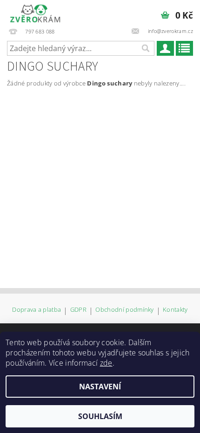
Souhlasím (100, 416)
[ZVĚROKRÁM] (35, 12)
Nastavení (100, 386)
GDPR (78, 310)
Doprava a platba (36, 310)
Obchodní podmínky (124, 310)
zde (106, 363)
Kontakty (175, 310)
